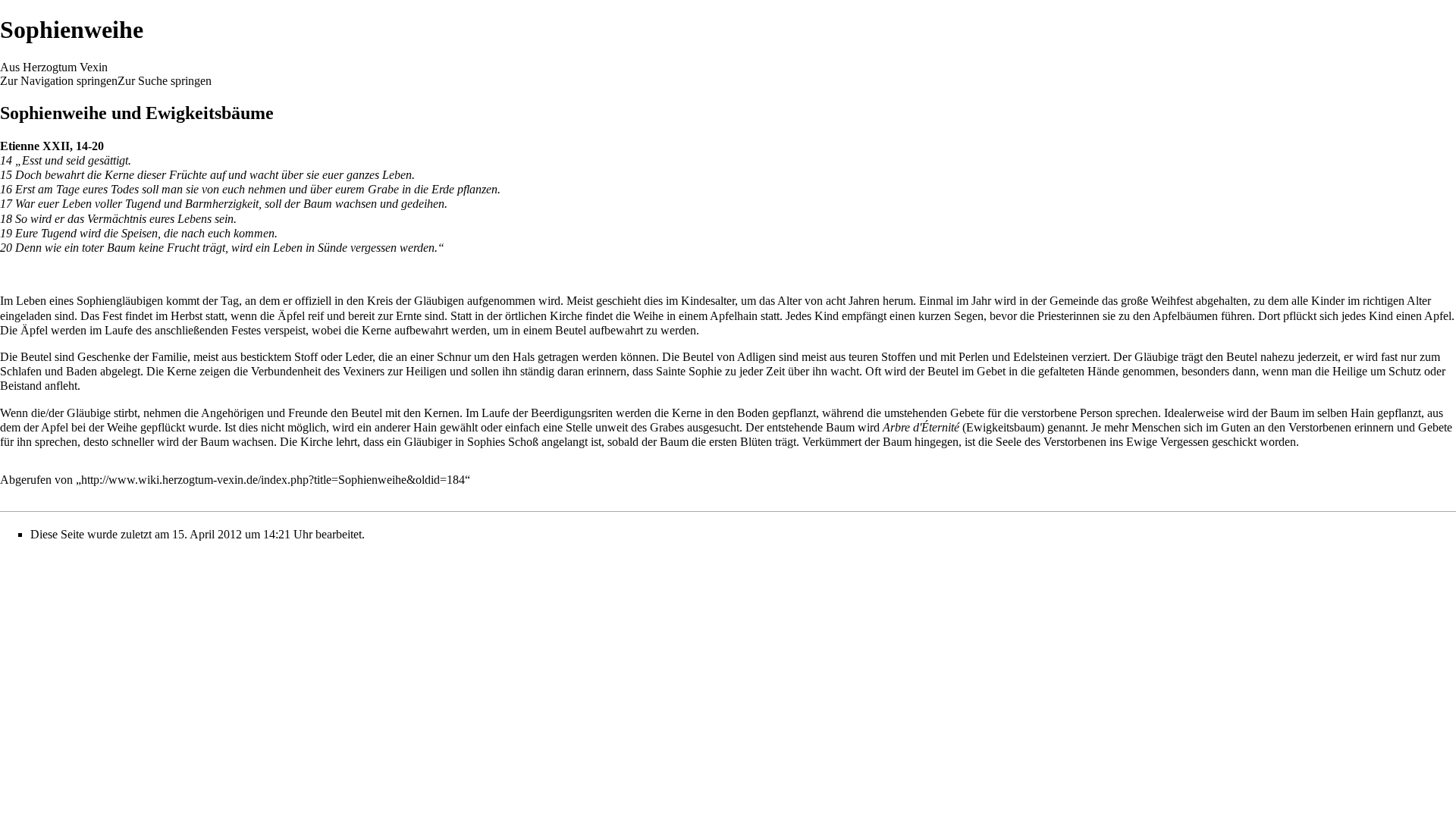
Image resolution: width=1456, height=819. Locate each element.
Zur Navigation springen (59, 80)
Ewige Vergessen (1167, 441)
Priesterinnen (1068, 315)
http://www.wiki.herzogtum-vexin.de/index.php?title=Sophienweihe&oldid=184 (273, 479)
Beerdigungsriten (572, 412)
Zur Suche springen (165, 80)
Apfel (1437, 315)
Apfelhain (734, 315)
